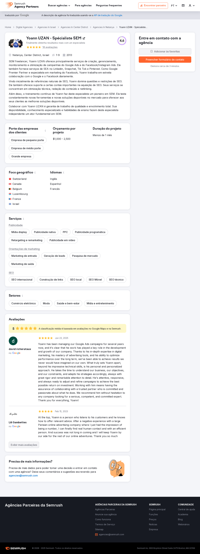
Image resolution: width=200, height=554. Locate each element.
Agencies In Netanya (103, 27)
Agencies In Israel (47, 27)
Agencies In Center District (74, 27)
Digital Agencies (24, 27)
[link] (83, 6)
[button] (174, 5)
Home (8, 27)
